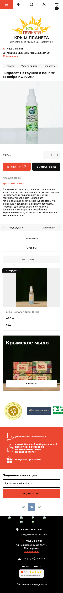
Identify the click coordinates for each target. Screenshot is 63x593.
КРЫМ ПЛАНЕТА (31, 38)
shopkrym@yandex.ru (34, 558)
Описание (31, 238)
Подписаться (31, 493)
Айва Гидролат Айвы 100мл (22, 312)
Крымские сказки (13, 183)
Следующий (48, 227)
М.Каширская (10, 56)
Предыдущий (15, 227)
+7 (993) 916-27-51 (31, 529)
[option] (31, 112)
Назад (31, 259)
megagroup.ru (39, 584)
